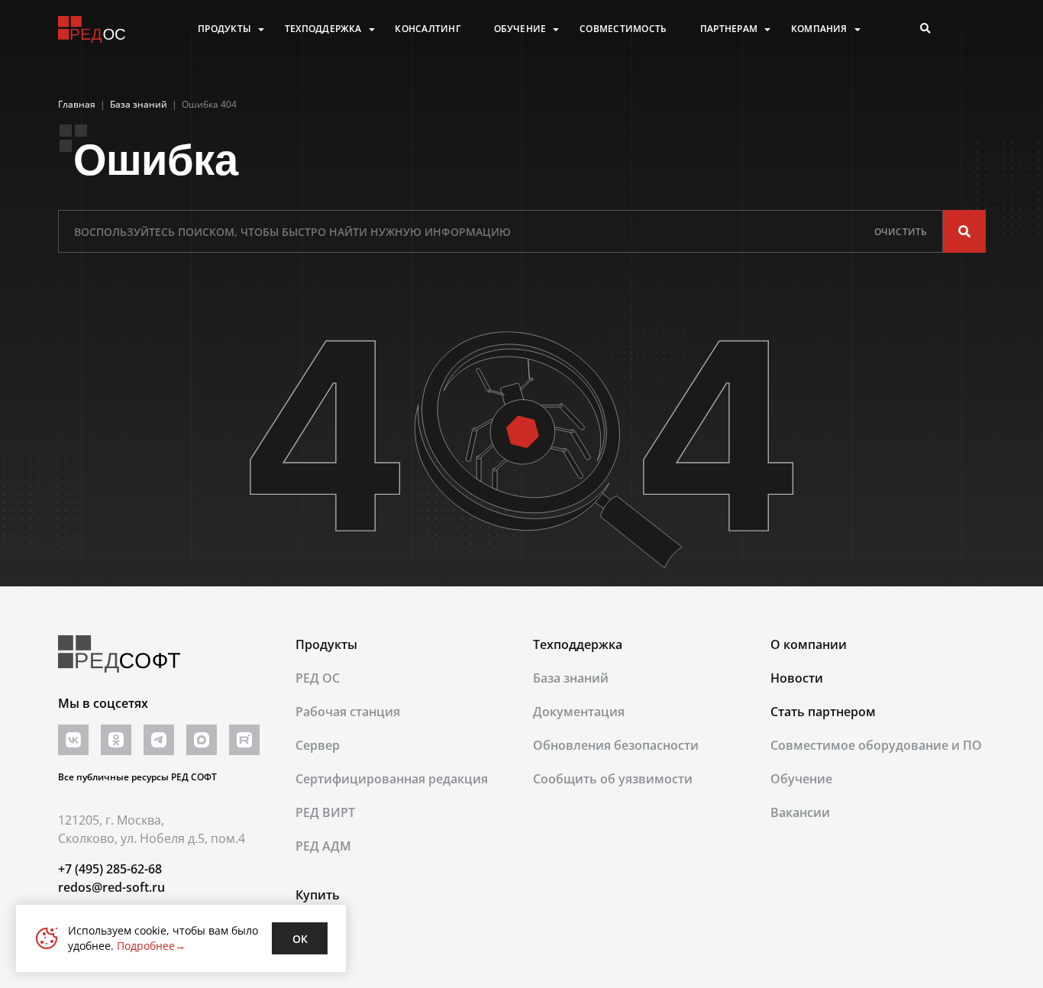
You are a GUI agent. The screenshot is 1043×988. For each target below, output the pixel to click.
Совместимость (623, 29)
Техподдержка (323, 29)
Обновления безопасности (616, 745)
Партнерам (728, 29)
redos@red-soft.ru (111, 887)
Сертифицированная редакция (391, 778)
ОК (300, 938)
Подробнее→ (151, 945)
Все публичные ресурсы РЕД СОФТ (137, 776)
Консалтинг (427, 29)
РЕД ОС (317, 678)
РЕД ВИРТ (325, 812)
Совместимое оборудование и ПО (876, 745)
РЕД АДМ (323, 846)
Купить (317, 894)
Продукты (224, 29)
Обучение (520, 29)
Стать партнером (823, 711)
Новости (796, 678)
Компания (819, 29)
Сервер (317, 745)
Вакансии (800, 812)
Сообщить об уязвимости (613, 778)
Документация (579, 711)
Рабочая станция (347, 711)
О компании (808, 644)
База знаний (571, 678)
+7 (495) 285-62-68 (110, 868)
